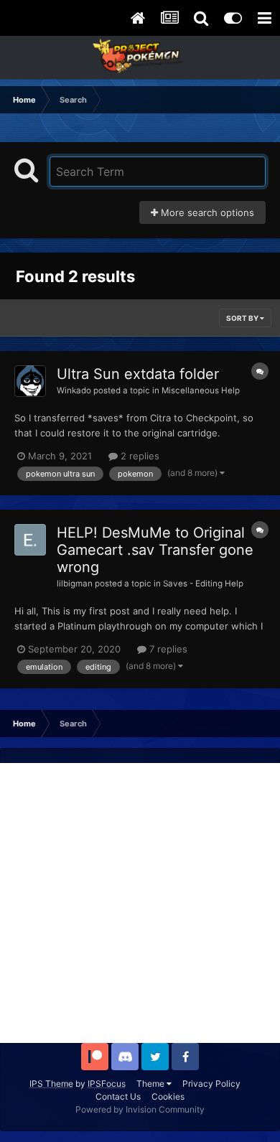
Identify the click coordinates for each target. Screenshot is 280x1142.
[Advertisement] (140, 903)
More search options (206, 212)
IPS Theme (51, 1083)
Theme (151, 1083)
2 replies (138, 456)
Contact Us (118, 1096)
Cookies (168, 1096)
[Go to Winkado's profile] (30, 381)
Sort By (243, 318)
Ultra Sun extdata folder (138, 374)
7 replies (166, 649)
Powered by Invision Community (140, 1109)
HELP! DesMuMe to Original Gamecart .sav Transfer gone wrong (155, 550)
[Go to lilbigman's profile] (30, 540)
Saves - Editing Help (203, 584)
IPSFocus (107, 1083)
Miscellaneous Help (201, 390)
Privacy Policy (211, 1083)
